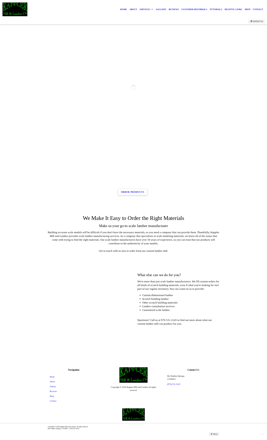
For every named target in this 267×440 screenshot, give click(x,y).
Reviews (174, 9)
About (133, 9)
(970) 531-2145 (173, 429)
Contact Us (257, 21)
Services (145, 9)
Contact (258, 9)
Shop (247, 9)
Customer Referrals (194, 9)
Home (123, 9)
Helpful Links (233, 9)
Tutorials (216, 9)
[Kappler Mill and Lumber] (14, 9)
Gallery (161, 9)
